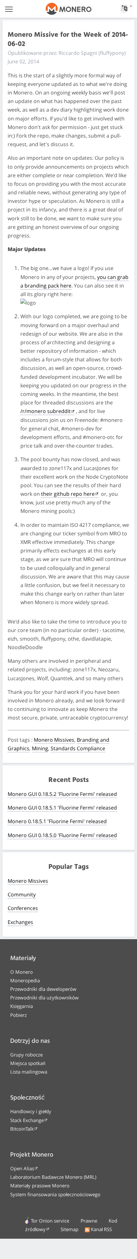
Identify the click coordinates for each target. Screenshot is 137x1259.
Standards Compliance (78, 748)
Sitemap (69, 1229)
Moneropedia (25, 980)
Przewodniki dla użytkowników (44, 997)
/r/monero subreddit (45, 411)
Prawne (89, 1220)
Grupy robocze (26, 1054)
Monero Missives (54, 739)
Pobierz (18, 1015)
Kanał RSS (101, 1229)
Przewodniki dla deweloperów (43, 989)
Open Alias (22, 1168)
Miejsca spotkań (27, 1063)
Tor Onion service (50, 1220)
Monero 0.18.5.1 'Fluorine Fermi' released (57, 821)
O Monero (21, 972)
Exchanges (20, 922)
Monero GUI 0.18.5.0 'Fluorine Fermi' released (62, 835)
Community (22, 894)
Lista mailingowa (28, 1072)
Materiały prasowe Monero (39, 1185)
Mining (40, 748)
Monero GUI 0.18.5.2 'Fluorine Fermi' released (62, 794)
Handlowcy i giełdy (30, 1111)
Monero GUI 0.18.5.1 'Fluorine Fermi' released (62, 807)
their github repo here (68, 493)
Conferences (23, 908)
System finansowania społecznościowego (55, 1194)
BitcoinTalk (22, 1129)
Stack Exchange (27, 1120)
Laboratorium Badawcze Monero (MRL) (53, 1177)
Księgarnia (21, 1006)
